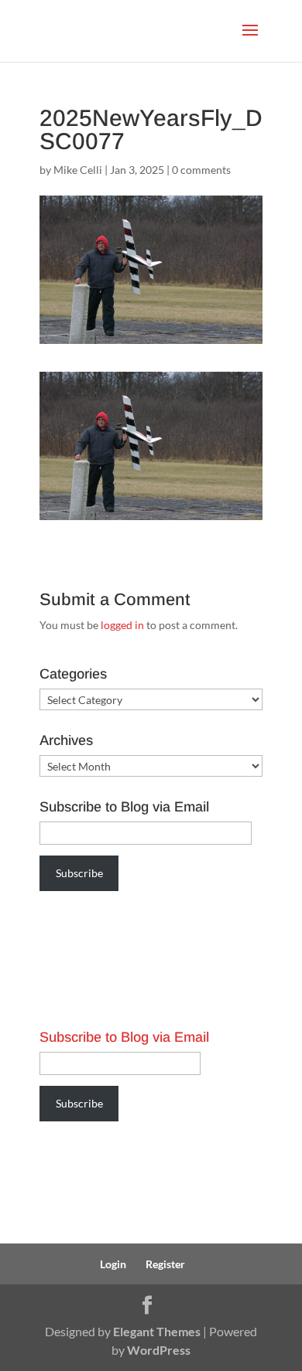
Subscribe (79, 872)
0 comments (201, 169)
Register (165, 1264)
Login (113, 1264)
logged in (122, 624)
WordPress (158, 1349)
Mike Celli (77, 169)
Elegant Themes (157, 1331)
